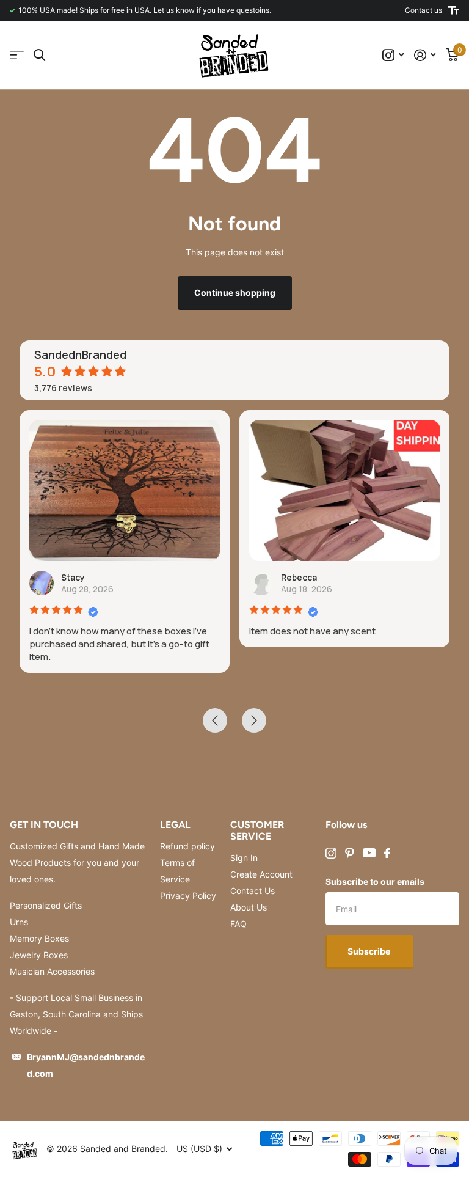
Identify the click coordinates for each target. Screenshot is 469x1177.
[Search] (39, 55)
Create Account (261, 874)
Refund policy (187, 846)
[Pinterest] (349, 853)
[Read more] (393, 55)
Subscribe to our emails (374, 881)
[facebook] (387, 853)
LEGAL (175, 825)
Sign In (244, 858)
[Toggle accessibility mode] (453, 10)
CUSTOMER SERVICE (257, 830)
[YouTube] (369, 852)
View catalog (17, 55)
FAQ (238, 924)
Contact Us (252, 891)
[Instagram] (330, 853)
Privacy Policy (188, 895)
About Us (248, 907)
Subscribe (369, 951)
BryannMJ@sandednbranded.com (86, 1065)
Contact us (423, 10)
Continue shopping (234, 292)
